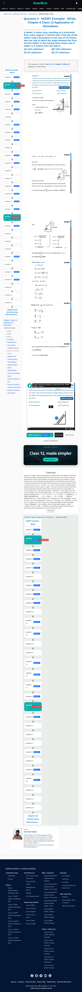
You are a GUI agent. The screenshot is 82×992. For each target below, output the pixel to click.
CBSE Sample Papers (68, 906)
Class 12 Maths (30, 920)
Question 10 (8, 147)
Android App (11, 876)
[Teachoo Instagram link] (36, 975)
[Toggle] (4, 3)
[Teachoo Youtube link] (45, 975)
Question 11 (12, 155)
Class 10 (20, 8)
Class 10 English (31, 911)
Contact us (21, 982)
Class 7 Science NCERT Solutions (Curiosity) (49, 943)
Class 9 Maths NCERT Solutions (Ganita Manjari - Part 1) (50, 903)
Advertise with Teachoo (64, 982)
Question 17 (12, 201)
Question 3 (12, 94)
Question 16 (12, 193)
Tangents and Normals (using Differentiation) (12, 359)
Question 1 (12, 77)
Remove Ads (59, 435)
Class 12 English (31, 923)
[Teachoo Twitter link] (41, 975)
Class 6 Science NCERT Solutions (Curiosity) (49, 934)
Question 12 (12, 163)
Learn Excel (65, 879)
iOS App (10, 879)
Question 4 (12, 101)
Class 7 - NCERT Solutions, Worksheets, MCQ (14, 899)
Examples (10, 339)
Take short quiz (69, 435)
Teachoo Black (40, 845)
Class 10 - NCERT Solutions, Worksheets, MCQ (14, 924)
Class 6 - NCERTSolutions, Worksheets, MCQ (13, 890)
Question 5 (12, 109)
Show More (50, 510)
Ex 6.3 (9, 337)
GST (62, 8)
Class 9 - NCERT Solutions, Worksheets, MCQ (14, 915)
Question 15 (12, 186)
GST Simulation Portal (32, 896)
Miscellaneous (11, 342)
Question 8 (12, 132)
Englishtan (65, 897)
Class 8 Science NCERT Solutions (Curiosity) (49, 951)
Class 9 (27, 8)
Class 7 (41, 8)
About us (13, 982)
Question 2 (13, 85)
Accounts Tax (71, 8)
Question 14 (8, 178)
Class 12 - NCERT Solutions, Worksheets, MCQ (14, 940)
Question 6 (8, 117)
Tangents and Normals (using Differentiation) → (12, 312)
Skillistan (28, 893)
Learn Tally (65, 882)
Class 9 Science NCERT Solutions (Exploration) (49, 959)
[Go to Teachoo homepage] (40, 3)
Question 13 (8, 170)
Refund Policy (51, 982)
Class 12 (4, 8)
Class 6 (49, 8)
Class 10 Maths (30, 905)
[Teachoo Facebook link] (32, 975)
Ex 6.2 (9, 334)
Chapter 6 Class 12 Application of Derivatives (15, 14)
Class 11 (12, 8)
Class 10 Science (31, 908)
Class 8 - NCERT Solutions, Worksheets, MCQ (14, 907)
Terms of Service (31, 982)
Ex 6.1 (9, 331)
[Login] (77, 3)
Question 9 (12, 140)
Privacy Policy (41, 982)
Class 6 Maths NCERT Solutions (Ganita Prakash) (50, 878)
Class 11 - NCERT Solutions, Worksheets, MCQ (14, 932)
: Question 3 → (39, 435)
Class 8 (34, 8)
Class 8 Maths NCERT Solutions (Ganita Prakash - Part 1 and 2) (50, 895)
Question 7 (12, 124)
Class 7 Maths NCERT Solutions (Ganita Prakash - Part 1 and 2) (50, 886)
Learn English (66, 876)
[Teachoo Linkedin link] (50, 975)
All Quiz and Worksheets (51, 441)
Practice (56, 8)
